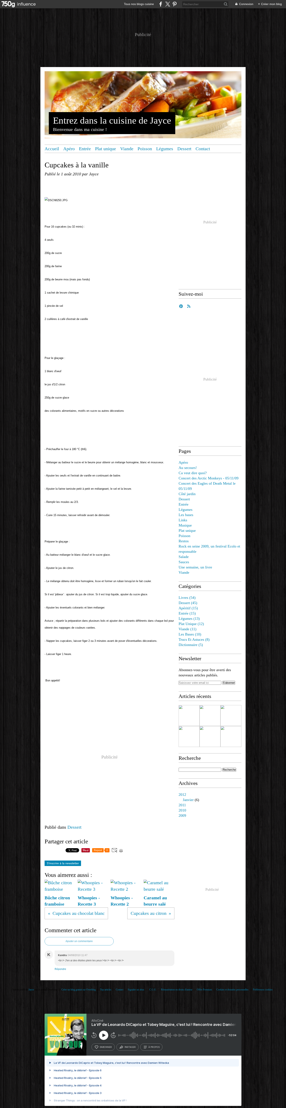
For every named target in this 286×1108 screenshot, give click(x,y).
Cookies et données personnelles (232, 989)
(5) (191, 645)
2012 (182, 794)
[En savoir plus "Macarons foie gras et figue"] (210, 736)
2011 (182, 805)
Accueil (52, 148)
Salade (184, 557)
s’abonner (106, 1047)
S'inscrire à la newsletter (63, 863)
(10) (190, 634)
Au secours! (188, 468)
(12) (191, 624)
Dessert (184, 148)
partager (130, 1047)
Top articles (105, 989)
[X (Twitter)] (167, 4)
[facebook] (160, 4)
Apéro (69, 148)
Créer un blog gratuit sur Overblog (78, 989)
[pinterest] (174, 4)
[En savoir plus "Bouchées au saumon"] (230, 736)
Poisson (145, 148)
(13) (189, 618)
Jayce (31, 989)
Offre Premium (204, 989)
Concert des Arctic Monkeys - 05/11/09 (208, 478)
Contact (203, 148)
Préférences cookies (263, 989)
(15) (188, 608)
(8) (194, 639)
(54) (187, 597)
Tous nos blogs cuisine (139, 4)
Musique (185, 525)
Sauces (184, 562)
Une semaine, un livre (195, 567)
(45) (188, 603)
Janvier (188, 800)
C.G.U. (153, 989)
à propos (154, 1047)
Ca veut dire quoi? (193, 473)
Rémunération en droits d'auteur (176, 989)
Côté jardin (187, 494)
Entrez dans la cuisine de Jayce (112, 120)
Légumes (164, 148)
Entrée (85, 148)
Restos (184, 541)
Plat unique (105, 148)
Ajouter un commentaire (79, 941)
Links (183, 520)
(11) (187, 629)
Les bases (186, 515)
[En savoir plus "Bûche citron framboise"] (189, 715)
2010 (182, 810)
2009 (182, 815)
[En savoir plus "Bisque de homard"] (189, 736)
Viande (126, 148)
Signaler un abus (136, 989)
